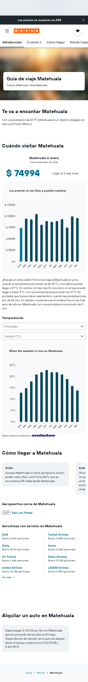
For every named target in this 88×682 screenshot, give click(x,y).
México (41, 672)
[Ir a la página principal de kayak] (26, 30)
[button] (83, 20)
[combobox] (44, 326)
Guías (29, 672)
